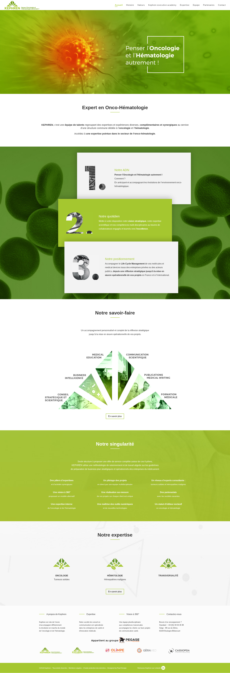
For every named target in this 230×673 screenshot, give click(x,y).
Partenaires (209, 5)
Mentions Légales (75, 668)
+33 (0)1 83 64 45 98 (176, 625)
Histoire (130, 5)
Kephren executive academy (162, 5)
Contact (222, 5)
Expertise (184, 5)
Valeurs (141, 5)
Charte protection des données (94, 668)
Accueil (119, 5)
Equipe (196, 5)
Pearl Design (121, 668)
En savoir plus (115, 416)
